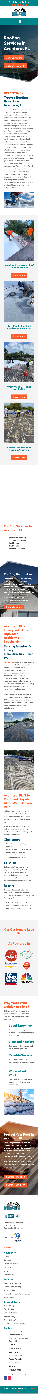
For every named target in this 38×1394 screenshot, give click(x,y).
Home (6, 1256)
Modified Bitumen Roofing (15, 1324)
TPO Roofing (9, 1316)
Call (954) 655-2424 (15, 65)
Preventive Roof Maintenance (17, 1294)
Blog (6, 1271)
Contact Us (9, 1274)
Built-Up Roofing (11, 1320)
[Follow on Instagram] (9, 1378)
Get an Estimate (14, 57)
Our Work (8, 1267)
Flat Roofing (9, 1309)
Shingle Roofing (10, 1313)
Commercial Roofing (12, 1286)
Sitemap (7, 1247)
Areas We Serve (11, 1263)
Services (7, 1260)
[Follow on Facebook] (5, 1378)
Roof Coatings (10, 1290)
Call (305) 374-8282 (15, 1177)
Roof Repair (9, 1297)
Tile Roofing (9, 1305)
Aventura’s (8, 662)
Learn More (19, 275)
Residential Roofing (12, 1283)
